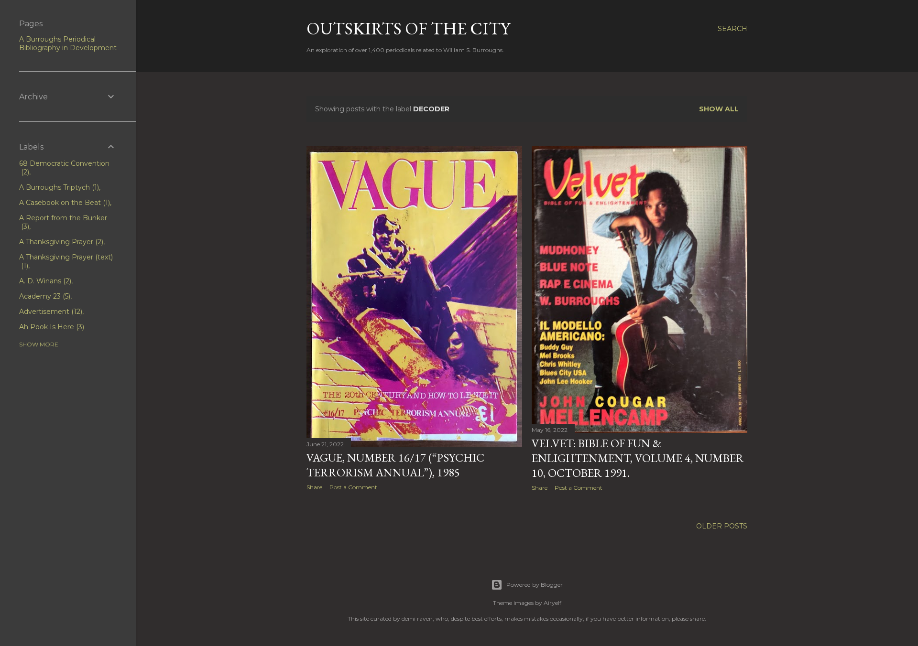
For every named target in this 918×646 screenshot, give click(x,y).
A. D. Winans (44, 281)
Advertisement (49, 311)
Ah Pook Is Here (50, 327)
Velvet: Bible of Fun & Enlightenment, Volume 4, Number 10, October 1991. (638, 458)
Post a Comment (353, 487)
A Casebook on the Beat (63, 202)
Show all (719, 109)
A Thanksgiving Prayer (60, 241)
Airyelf (552, 602)
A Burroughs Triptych (58, 187)
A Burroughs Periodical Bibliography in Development (68, 43)
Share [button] (314, 487)
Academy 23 (43, 296)
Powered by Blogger (534, 584)
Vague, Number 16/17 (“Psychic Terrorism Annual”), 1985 (395, 465)
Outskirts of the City (408, 28)
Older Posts (721, 526)
